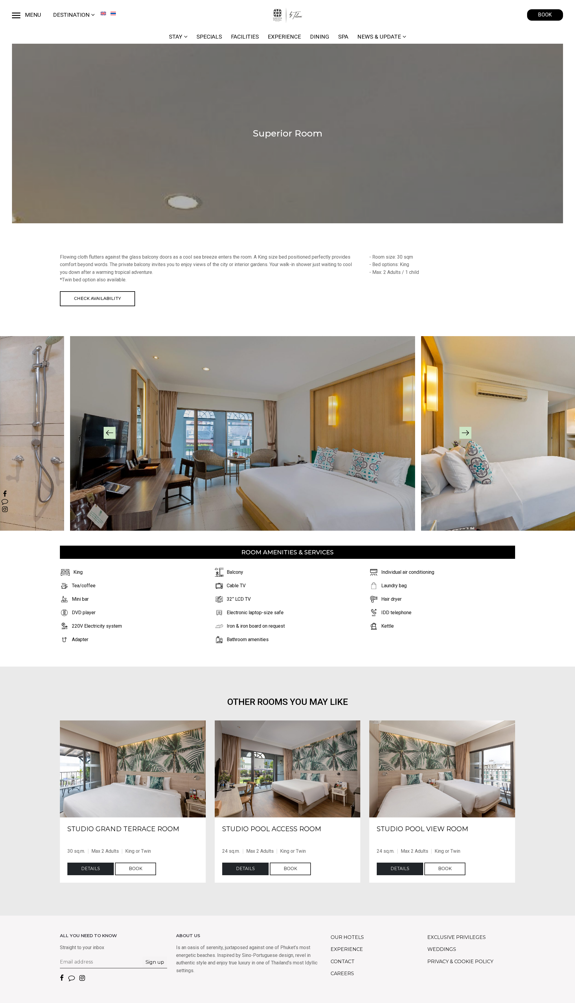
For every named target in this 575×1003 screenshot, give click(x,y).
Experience (284, 36)
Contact (343, 961)
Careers (342, 973)
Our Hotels (347, 937)
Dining (319, 36)
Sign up (155, 962)
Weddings (441, 949)
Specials (209, 36)
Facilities (245, 36)
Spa (343, 36)
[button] (110, 433)
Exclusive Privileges (456, 937)
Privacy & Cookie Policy (460, 961)
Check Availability (97, 298)
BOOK (545, 15)
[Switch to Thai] (113, 13)
